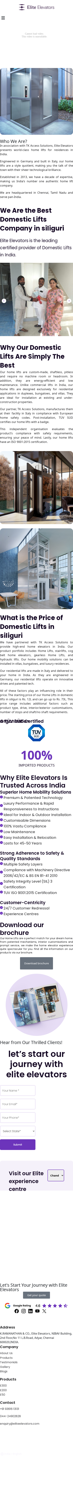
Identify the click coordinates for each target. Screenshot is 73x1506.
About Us (6, 1353)
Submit (17, 1144)
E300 (3, 1386)
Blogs (3, 1371)
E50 (2, 1395)
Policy (17, 1435)
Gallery (5, 1367)
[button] (4, 301)
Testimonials (9, 1362)
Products (6, 1358)
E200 (3, 1390)
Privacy (5, 1435)
